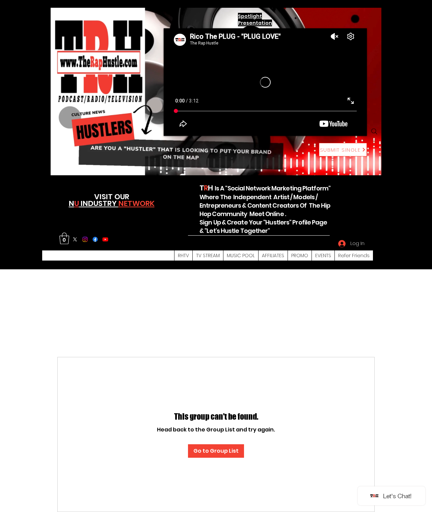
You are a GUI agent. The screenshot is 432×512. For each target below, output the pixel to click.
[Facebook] (95, 239)
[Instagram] (85, 239)
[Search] (374, 131)
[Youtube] (105, 239)
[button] (64, 238)
